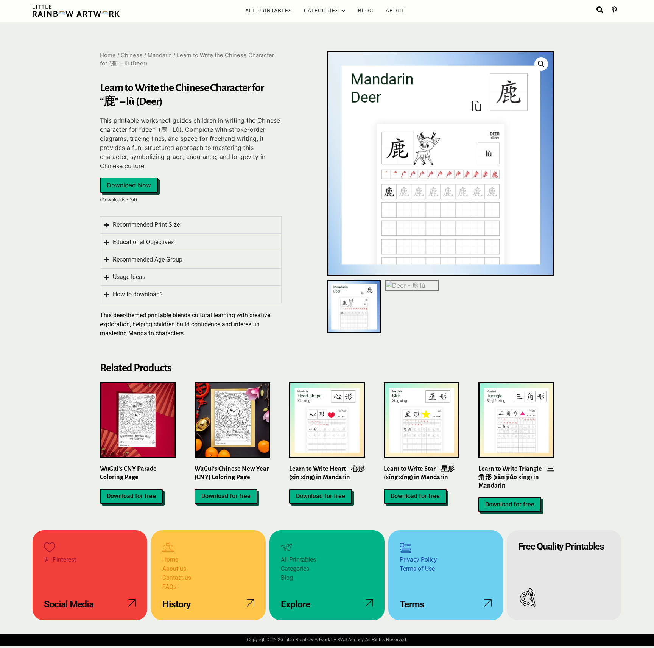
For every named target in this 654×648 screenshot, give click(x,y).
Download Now (129, 185)
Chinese (132, 55)
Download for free (131, 496)
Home (108, 55)
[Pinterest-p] (614, 9)
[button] (541, 64)
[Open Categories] (343, 11)
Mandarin (160, 55)
